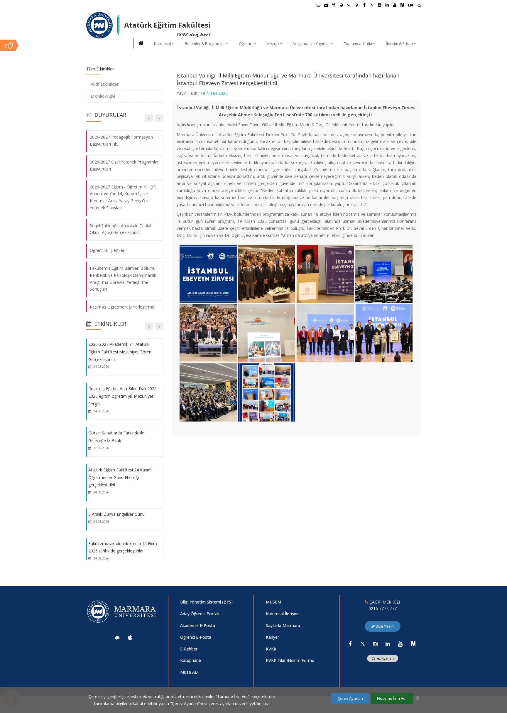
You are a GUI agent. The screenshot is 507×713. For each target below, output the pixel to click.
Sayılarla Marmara (283, 625)
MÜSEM (273, 602)
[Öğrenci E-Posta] (318, 5)
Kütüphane (190, 660)
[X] (362, 643)
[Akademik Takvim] (334, 5)
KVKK (271, 649)
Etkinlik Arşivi (103, 96)
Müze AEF (190, 672)
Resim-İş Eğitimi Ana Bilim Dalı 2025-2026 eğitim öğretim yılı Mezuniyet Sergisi (123, 396)
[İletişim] (349, 5)
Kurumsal (162, 43)
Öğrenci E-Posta (195, 637)
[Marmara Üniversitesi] (99, 25)
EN (410, 5)
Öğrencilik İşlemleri (107, 250)
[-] (208, 245)
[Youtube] (400, 643)
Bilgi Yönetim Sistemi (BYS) (206, 602)
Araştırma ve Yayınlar (311, 43)
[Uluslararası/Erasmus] (341, 5)
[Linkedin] (388, 643)
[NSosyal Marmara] (413, 643)
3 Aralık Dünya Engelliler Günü (116, 514)
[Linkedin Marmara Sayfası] (387, 5)
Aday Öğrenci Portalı (199, 613)
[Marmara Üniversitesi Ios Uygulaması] (130, 637)
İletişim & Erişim (399, 43)
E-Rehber (188, 649)
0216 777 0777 (383, 608)
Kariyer (272, 637)
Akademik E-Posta (197, 625)
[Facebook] (350, 643)
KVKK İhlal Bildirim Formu (290, 660)
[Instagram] (375, 643)
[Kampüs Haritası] (356, 5)
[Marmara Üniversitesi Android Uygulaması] (117, 637)
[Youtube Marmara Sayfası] (395, 5)
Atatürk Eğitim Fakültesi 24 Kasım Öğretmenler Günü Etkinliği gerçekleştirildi (120, 477)
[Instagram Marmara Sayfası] (379, 5)
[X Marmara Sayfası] (372, 5)
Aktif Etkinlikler (105, 84)
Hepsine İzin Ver (392, 698)
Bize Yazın (384, 626)
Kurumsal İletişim (282, 613)
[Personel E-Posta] (326, 5)
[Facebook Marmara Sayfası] (364, 5)
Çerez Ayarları (382, 658)
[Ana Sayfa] (140, 43)
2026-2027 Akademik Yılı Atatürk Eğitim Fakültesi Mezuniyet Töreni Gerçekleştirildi (120, 351)
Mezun (272, 43)
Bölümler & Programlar (205, 43)
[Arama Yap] (419, 6)
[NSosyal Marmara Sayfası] (402, 5)
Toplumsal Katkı (358, 43)
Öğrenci (246, 43)
